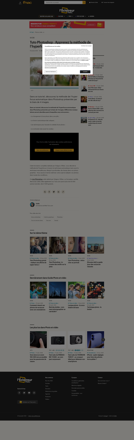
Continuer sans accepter (86, 45)
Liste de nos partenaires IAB (51, 67)
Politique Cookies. (85, 60)
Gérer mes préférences (51, 71)
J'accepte (85, 71)
